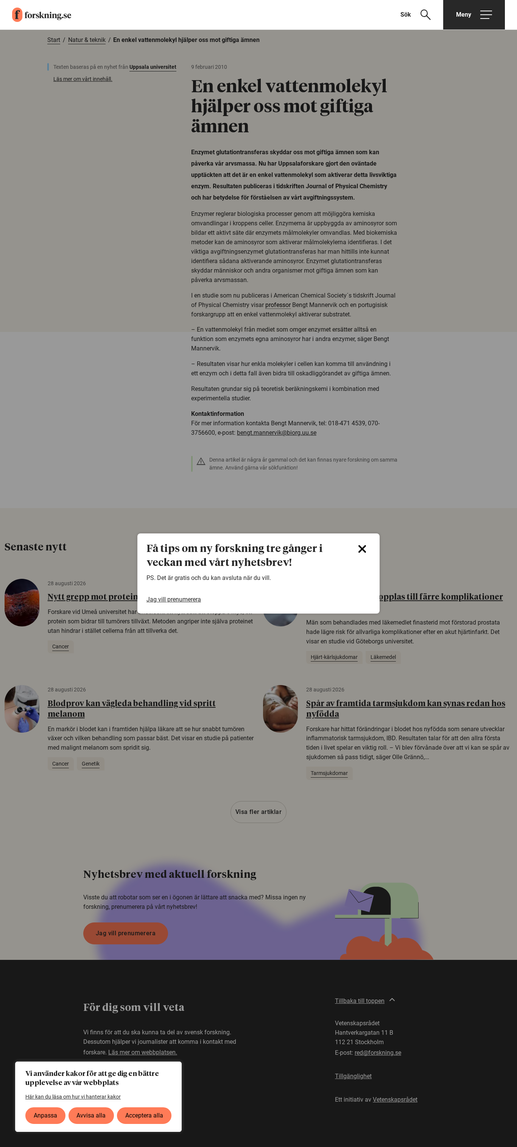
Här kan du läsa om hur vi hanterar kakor (73, 1097)
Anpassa (45, 1115)
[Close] (362, 548)
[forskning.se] (35, 15)
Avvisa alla (91, 1115)
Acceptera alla (144, 1115)
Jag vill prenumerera (173, 599)
